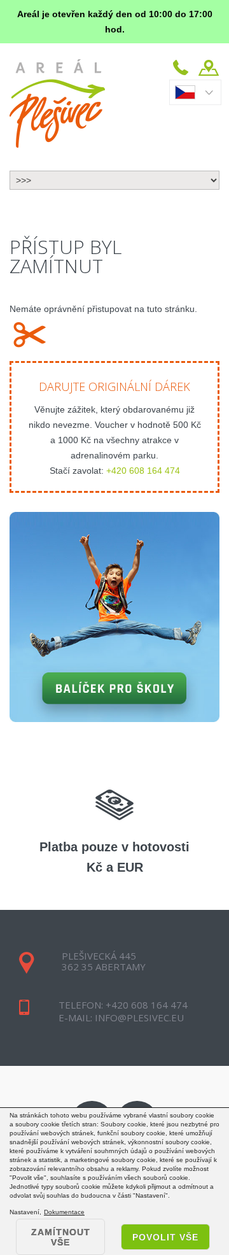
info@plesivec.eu (138, 1017)
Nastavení (24, 1212)
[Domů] (57, 103)
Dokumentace (64, 1212)
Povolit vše (165, 1237)
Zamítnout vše (60, 1237)
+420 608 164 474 (143, 470)
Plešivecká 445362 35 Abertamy (104, 961)
